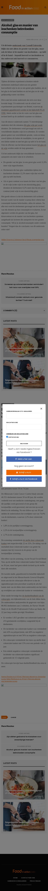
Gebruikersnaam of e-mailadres (19, 411)
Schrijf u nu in (24, 472)
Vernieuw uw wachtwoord (17, 434)
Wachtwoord (12, 422)
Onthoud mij (13, 437)
